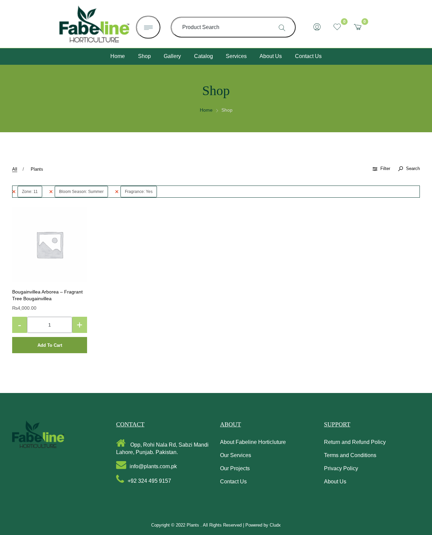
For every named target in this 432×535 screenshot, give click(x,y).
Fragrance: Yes (139, 191)
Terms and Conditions (350, 455)
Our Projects (235, 468)
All (14, 169)
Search (412, 168)
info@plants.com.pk (153, 466)
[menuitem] (117, 56)
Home (206, 110)
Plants (37, 169)
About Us (335, 481)
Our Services (235, 455)
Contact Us (233, 481)
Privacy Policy (341, 468)
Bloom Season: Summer (81, 191)
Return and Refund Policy (355, 442)
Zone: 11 (30, 191)
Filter (385, 168)
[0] (337, 27)
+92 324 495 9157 (149, 481)
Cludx (275, 525)
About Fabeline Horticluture (253, 442)
